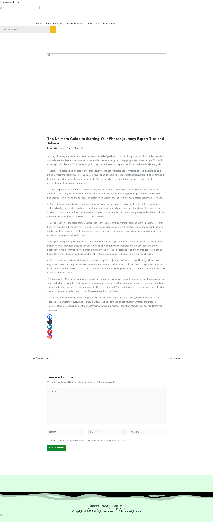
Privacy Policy (93, 509)
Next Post (174, 358)
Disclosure (103, 509)
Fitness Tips (93, 23)
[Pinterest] (49, 331)
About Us (112, 509)
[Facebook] (49, 316)
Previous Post (41, 358)
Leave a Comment (56, 148)
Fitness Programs (54, 23)
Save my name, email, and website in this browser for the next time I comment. (89, 440)
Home (39, 23)
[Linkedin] (49, 326)
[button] (75, 23)
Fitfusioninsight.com (10, 2)
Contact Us (121, 509)
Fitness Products (74, 23)
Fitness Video (109, 23)
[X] (49, 321)
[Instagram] (49, 336)
